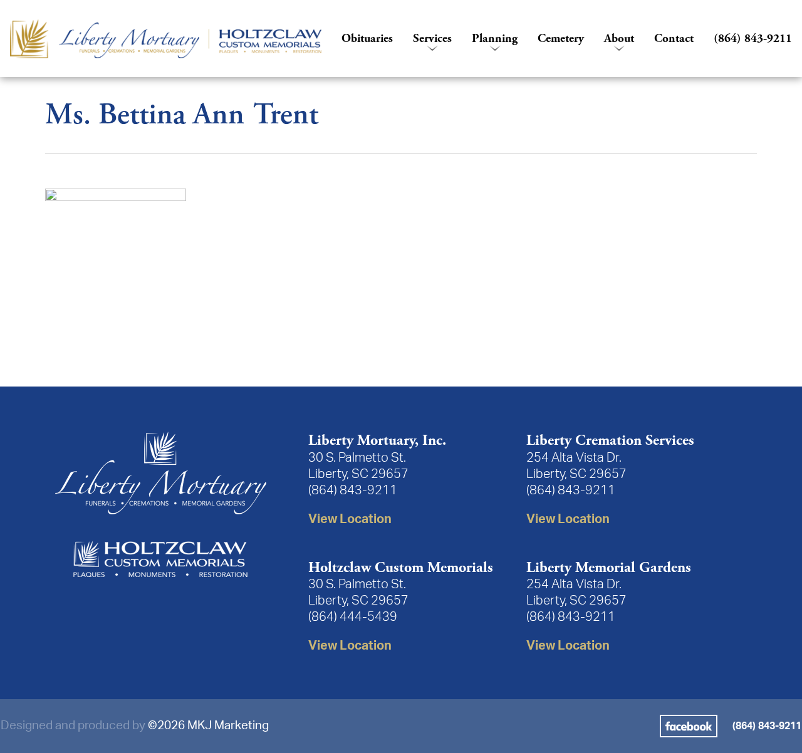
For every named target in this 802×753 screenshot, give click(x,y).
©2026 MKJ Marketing (208, 726)
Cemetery (561, 38)
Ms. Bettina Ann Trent (181, 115)
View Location (350, 519)
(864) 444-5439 (352, 617)
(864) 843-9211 (753, 38)
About (619, 38)
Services (432, 38)
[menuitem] (165, 38)
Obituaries (367, 38)
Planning (495, 38)
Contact (674, 38)
